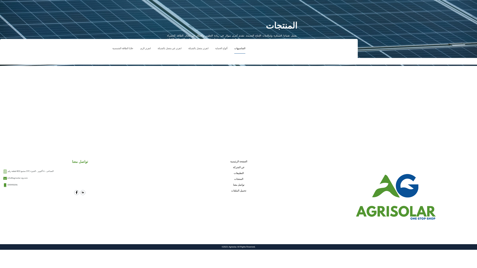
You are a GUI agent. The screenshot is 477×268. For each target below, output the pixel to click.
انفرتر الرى (145, 49)
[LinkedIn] (82, 192)
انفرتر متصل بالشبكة (198, 49)
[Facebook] (76, 192)
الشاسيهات (239, 49)
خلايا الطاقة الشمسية (122, 49)
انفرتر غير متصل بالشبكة (170, 49)
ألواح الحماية (221, 49)
